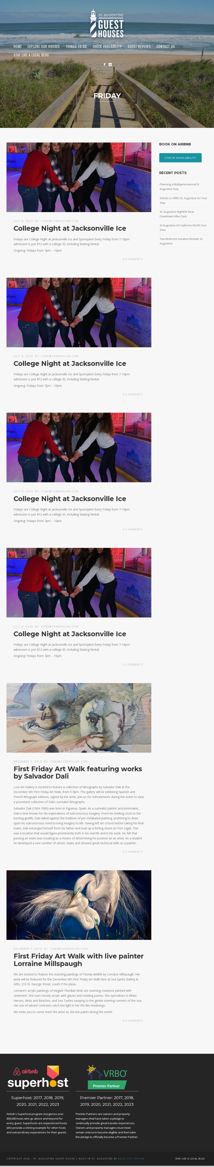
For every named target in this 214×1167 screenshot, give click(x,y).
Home (18, 46)
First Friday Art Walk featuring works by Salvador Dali (78, 772)
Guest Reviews (139, 46)
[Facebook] (104, 64)
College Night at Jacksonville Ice (70, 228)
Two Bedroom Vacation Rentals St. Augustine (181, 241)
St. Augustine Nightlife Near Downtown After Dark (177, 214)
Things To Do (76, 46)
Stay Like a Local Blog (31, 54)
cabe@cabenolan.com (60, 221)
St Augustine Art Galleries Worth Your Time (183, 227)
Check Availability (180, 157)
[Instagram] (110, 64)
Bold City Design (131, 1158)
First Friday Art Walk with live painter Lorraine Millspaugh (79, 959)
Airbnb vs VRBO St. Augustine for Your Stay (183, 200)
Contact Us (166, 46)
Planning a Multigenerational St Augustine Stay (179, 186)
